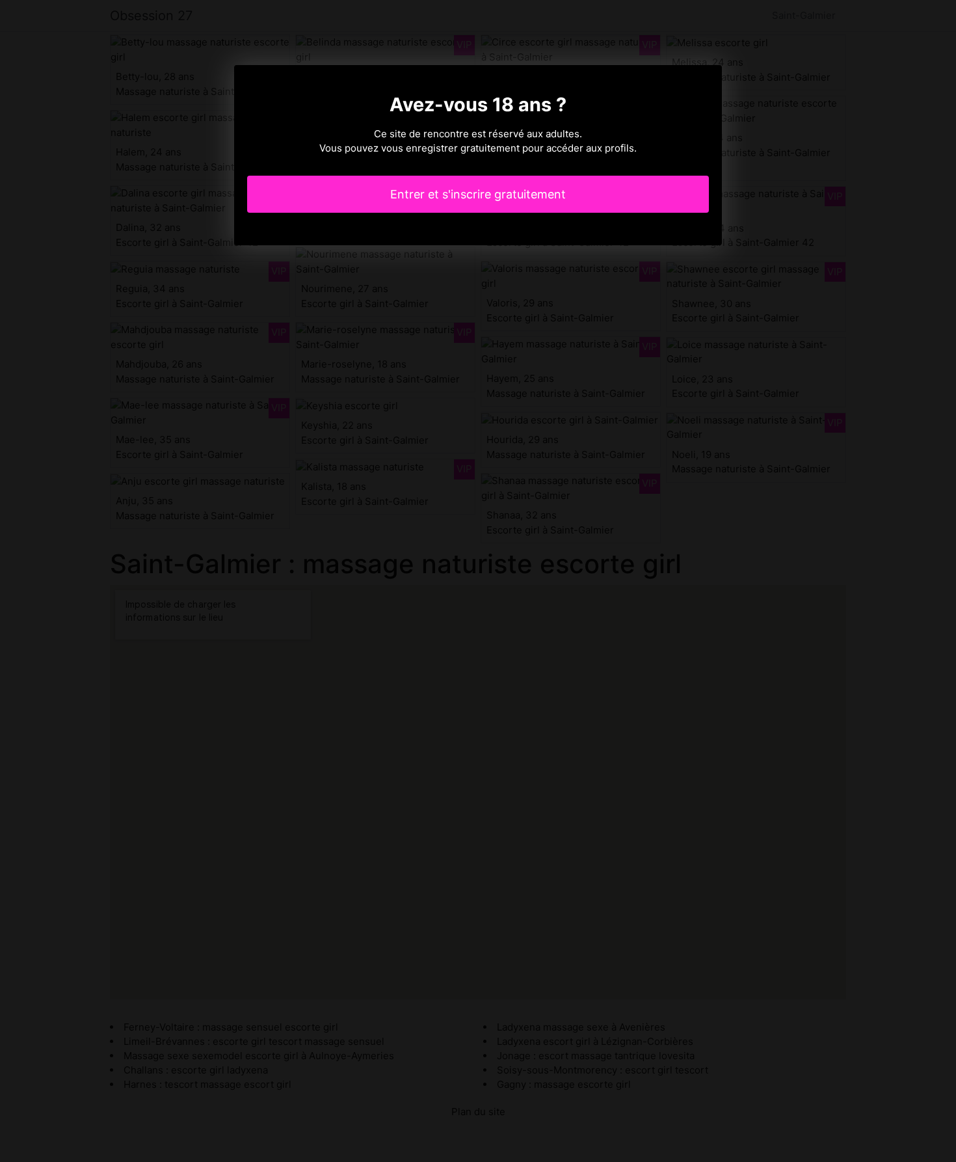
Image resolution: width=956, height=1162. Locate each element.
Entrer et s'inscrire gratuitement (478, 194)
